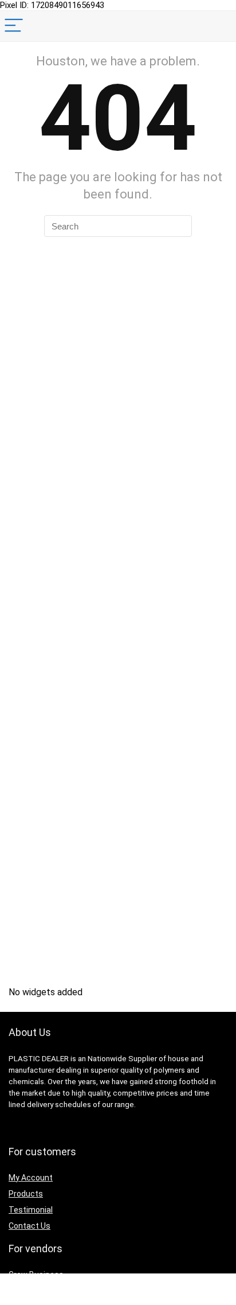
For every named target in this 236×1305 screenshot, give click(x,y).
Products (26, 1193)
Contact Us (29, 1225)
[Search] (218, 26)
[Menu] (13, 26)
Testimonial (31, 1209)
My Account (31, 1177)
